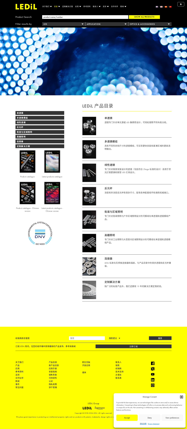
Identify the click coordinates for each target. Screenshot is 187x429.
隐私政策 (143, 424)
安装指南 (53, 371)
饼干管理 (53, 387)
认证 (51, 381)
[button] (181, 397)
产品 (17, 365)
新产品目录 (54, 365)
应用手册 (53, 368)
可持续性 (53, 378)
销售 (118, 365)
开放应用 (86, 365)
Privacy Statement (153, 424)
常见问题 (19, 387)
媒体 (84, 372)
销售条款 (53, 375)
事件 (17, 384)
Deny (150, 417)
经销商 (119, 368)
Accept (127, 417)
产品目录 (53, 362)
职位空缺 (86, 362)
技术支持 (119, 371)
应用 (77, 6)
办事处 (119, 375)
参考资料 (86, 6)
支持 (105, 6)
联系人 (96, 6)
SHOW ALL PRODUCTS (144, 17)
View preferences (172, 417)
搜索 (160, 338)
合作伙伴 (114, 6)
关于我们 (46, 6)
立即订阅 (133, 346)
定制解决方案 (67, 6)
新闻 (122, 6)
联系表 (119, 378)
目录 (56, 6)
